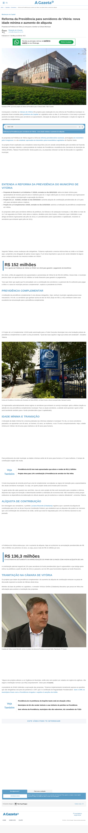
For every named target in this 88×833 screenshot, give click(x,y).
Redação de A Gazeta (15, 30)
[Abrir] (4, 3)
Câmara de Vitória (26, 112)
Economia (13, 7)
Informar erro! (15, 796)
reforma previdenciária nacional (52, 138)
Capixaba (7, 7)
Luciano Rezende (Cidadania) (42, 506)
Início (2, 7)
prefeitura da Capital (30, 114)
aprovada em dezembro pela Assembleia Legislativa (45, 140)
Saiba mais (78, 804)
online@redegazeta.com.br (16, 32)
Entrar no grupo (66, 42)
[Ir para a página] (44, 3)
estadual (22, 140)
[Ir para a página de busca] (7, 3)
